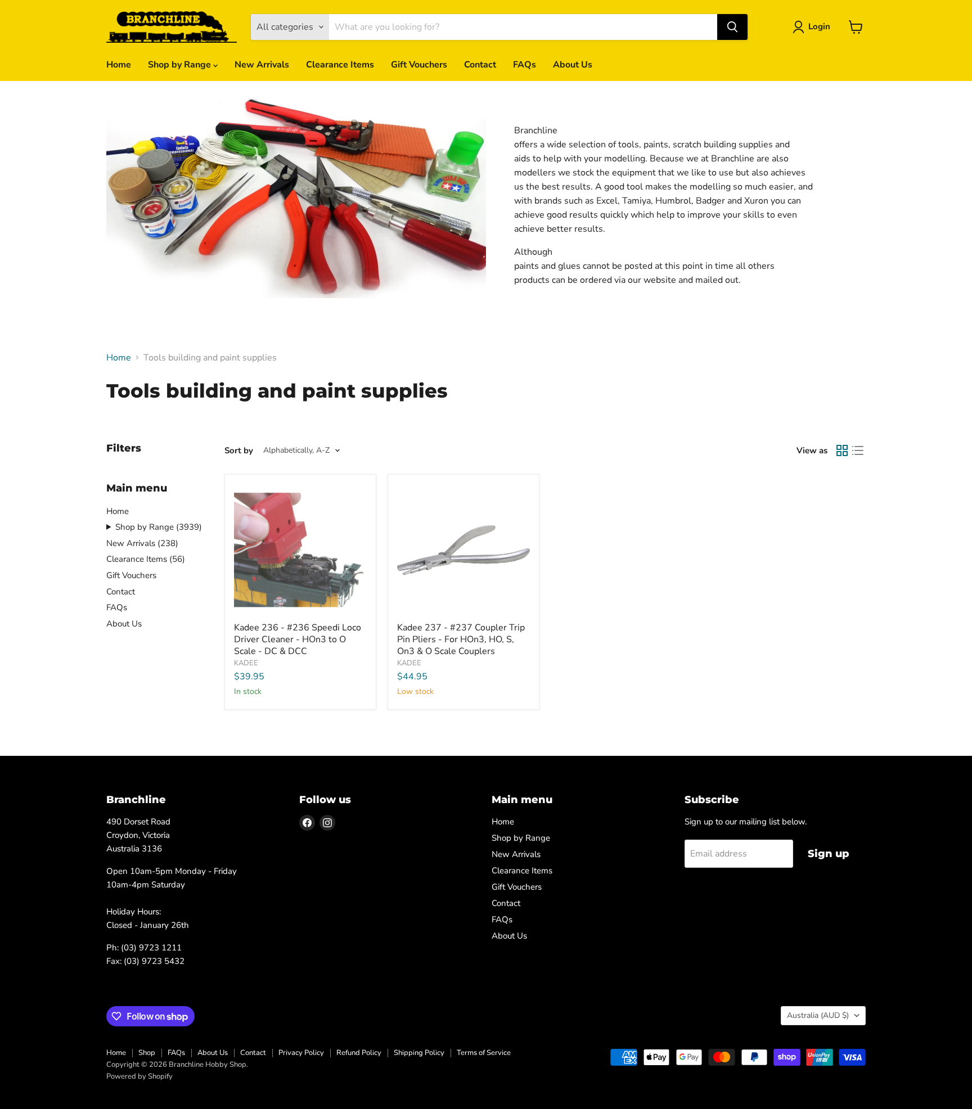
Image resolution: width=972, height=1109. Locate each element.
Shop (146, 1053)
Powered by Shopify (139, 1076)
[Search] (732, 27)
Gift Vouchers (419, 64)
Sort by (238, 451)
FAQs (524, 64)
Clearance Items (340, 64)
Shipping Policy (419, 1053)
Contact (480, 64)
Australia (818, 1015)
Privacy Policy (301, 1053)
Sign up (828, 853)
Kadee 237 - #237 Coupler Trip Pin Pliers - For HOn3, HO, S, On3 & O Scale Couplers (461, 639)
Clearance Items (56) (145, 559)
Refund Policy (358, 1053)
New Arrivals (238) (142, 543)
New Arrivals (262, 64)
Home (118, 64)
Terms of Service (484, 1053)
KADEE (246, 663)
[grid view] (842, 450)
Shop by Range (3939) (158, 527)
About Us (572, 64)
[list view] (858, 450)
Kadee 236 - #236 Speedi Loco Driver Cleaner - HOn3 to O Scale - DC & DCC (297, 639)
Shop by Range (180, 64)
